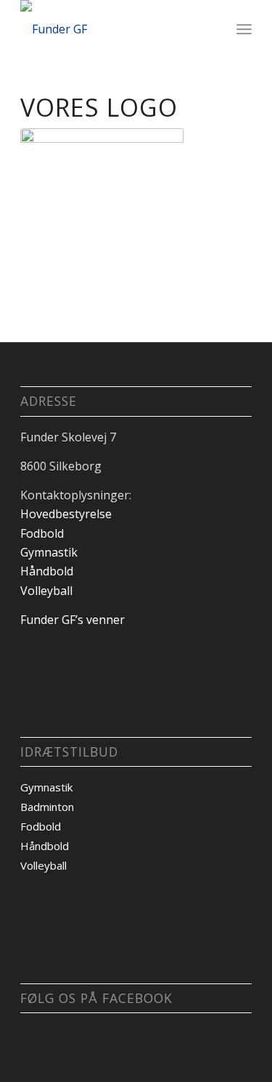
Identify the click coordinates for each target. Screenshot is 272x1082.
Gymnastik (49, 552)
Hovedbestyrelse (66, 514)
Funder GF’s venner (72, 620)
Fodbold (42, 533)
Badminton (47, 806)
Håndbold (46, 571)
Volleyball (46, 591)
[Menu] (244, 29)
